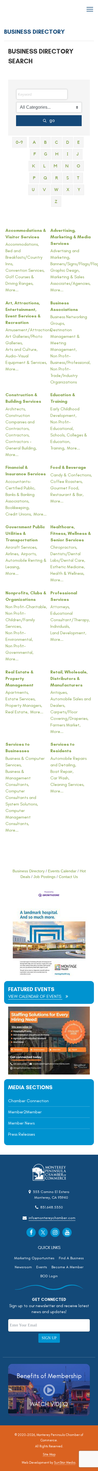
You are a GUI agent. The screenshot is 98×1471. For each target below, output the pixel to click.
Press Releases (21, 1134)
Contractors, (17, 435)
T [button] (78, 178)
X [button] (68, 190)
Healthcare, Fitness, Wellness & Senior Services (70, 533)
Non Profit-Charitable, (26, 606)
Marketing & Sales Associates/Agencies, (70, 280)
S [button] (67, 178)
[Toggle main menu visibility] (90, 9)
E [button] (78, 142)
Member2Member (25, 1111)
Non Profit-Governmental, (19, 649)
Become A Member (67, 1267)
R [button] (57, 178)
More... (12, 289)
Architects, (15, 408)
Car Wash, (59, 777)
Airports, (29, 553)
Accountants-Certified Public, (20, 485)
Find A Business (71, 1258)
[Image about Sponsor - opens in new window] (49, 974)
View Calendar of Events (35, 996)
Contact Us (68, 877)
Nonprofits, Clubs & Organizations (25, 596)
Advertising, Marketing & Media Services (70, 237)
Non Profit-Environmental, (19, 636)
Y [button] (79, 190)
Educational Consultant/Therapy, (70, 616)
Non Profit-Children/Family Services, (20, 620)
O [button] (78, 166)
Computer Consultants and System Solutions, (21, 797)
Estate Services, (20, 698)
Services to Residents (62, 747)
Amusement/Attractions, (29, 329)
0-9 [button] (19, 142)
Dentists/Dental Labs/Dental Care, (67, 557)
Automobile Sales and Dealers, (70, 702)
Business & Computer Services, (25, 761)
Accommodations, (22, 244)
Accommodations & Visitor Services (25, 233)
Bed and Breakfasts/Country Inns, (23, 257)
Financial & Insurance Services (25, 470)
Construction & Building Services (23, 398)
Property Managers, (23, 705)
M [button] (55, 166)
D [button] (67, 142)
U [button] (33, 190)
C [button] (56, 142)
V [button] (44, 190)
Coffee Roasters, (66, 481)
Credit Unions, (18, 514)
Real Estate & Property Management (19, 678)
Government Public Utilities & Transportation (25, 533)
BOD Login (49, 1276)
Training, (57, 448)
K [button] (33, 166)
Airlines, (12, 553)
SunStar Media (64, 1462)
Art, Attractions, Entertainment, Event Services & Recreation (23, 312)
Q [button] (45, 178)
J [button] (77, 154)
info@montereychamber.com (52, 1218)
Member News (21, 1123)
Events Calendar (62, 871)
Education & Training (62, 398)
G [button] (45, 154)
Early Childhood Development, (64, 412)
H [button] (57, 154)
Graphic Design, (65, 270)
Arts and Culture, (21, 349)
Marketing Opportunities (34, 1258)
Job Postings (44, 877)
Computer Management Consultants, (18, 817)
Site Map (49, 1454)
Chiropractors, (63, 547)
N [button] (67, 166)
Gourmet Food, (64, 488)
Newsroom (23, 1267)
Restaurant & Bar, (67, 494)
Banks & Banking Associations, (20, 498)
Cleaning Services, (67, 784)
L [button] (44, 166)
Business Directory (29, 871)
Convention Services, (25, 270)
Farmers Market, (65, 724)
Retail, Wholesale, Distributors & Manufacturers (69, 678)
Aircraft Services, (21, 547)
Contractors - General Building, (21, 445)
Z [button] (56, 201)
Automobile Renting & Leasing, (26, 563)
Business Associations (64, 306)
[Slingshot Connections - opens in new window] (49, 1073)
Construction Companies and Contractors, (20, 422)
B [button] (45, 142)
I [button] (68, 154)
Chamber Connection (28, 1100)
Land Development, (68, 632)
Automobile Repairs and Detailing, (68, 761)
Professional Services (63, 596)
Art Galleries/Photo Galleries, (23, 339)
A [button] (34, 142)
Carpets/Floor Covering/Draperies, (69, 715)
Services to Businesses (17, 747)
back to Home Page (19, 9)
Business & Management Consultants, (18, 778)
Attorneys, (60, 606)
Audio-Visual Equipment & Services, (26, 359)
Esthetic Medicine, (67, 566)
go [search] (52, 120)
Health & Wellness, (67, 573)
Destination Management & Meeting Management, (65, 339)
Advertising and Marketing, (64, 254)
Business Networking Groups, (68, 320)
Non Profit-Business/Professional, (70, 359)
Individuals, (60, 626)
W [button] (56, 190)
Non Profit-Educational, (62, 425)
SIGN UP (49, 1338)
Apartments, (17, 692)
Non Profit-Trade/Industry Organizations (64, 375)
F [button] (34, 154)
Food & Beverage (68, 467)
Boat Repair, (62, 771)
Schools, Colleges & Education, (68, 438)
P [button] (34, 178)
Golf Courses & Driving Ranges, (19, 280)
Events (41, 1267)
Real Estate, (17, 711)
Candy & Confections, (71, 474)
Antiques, (59, 692)
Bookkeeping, (17, 507)
